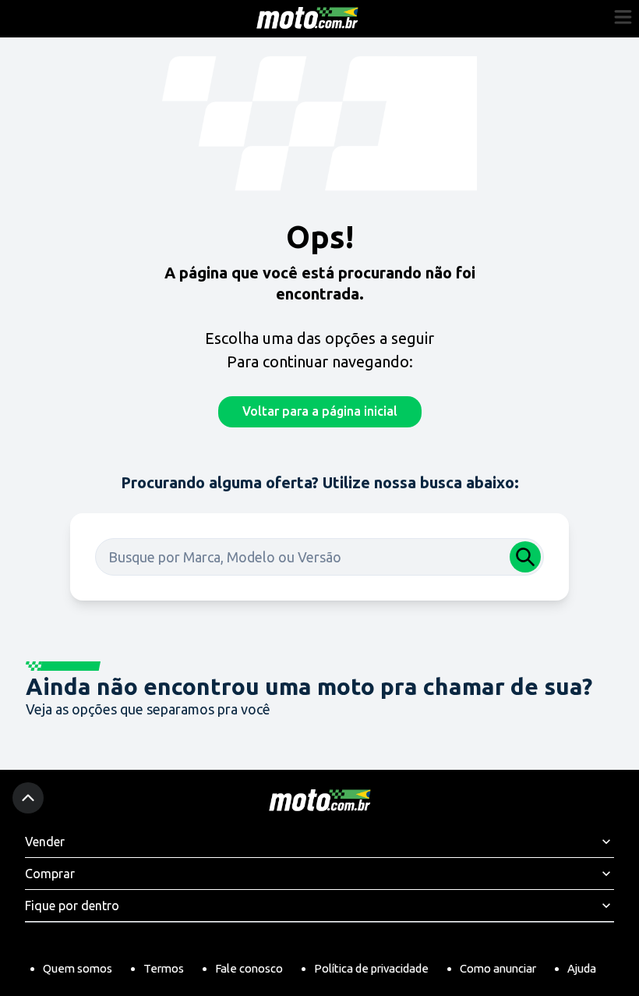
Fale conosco (249, 968)
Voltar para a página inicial (319, 411)
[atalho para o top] (28, 797)
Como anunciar (498, 968)
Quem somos (77, 968)
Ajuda (581, 968)
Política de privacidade (371, 968)
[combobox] (319, 557)
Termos (163, 968)
